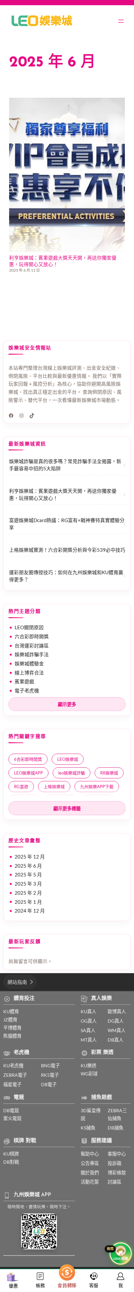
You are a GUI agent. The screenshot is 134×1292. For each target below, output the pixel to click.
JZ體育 (10, 1019)
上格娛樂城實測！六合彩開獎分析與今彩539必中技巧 (67, 550)
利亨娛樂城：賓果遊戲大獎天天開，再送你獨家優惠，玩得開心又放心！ (62, 261)
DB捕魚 (115, 1127)
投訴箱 (114, 1163)
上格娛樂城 (54, 786)
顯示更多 (67, 704)
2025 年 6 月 (28, 866)
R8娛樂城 (109, 772)
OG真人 (89, 1021)
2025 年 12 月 (30, 856)
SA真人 (88, 1030)
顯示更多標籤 (67, 808)
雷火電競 (12, 1118)
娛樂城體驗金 (29, 663)
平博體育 (12, 1027)
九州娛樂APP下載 (97, 786)
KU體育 (11, 1011)
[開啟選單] (121, 21)
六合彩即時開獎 (32, 636)
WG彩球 (89, 1073)
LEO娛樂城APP (28, 772)
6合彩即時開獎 (28, 759)
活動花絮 (90, 1182)
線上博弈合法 (29, 672)
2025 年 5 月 (28, 874)
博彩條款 (117, 1172)
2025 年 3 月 (28, 884)
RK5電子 (50, 1075)
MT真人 (89, 1040)
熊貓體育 (12, 1036)
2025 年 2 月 (28, 893)
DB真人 (115, 1040)
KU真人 (88, 1011)
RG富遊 (21, 786)
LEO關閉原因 (29, 627)
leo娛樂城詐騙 (71, 772)
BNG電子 (50, 1065)
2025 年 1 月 (28, 902)
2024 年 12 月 (30, 911)
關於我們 (90, 1172)
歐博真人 (117, 1011)
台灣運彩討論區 (32, 645)
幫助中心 (90, 1154)
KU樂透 (88, 1065)
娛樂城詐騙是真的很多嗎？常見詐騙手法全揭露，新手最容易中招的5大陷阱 (65, 464)
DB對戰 (11, 1162)
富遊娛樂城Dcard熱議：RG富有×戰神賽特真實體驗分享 (67, 523)
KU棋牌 (11, 1154)
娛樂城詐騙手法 (32, 654)
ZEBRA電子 (15, 1075)
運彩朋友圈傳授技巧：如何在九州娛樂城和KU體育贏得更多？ (66, 575)
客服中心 (117, 1154)
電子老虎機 (27, 690)
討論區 (114, 1182)
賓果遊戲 (24, 681)
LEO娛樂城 (67, 759)
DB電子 (49, 1084)
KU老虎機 (13, 1065)
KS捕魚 (88, 1127)
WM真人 (117, 1030)
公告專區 (90, 1163)
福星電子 (12, 1084)
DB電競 (11, 1110)
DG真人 (116, 1021)
